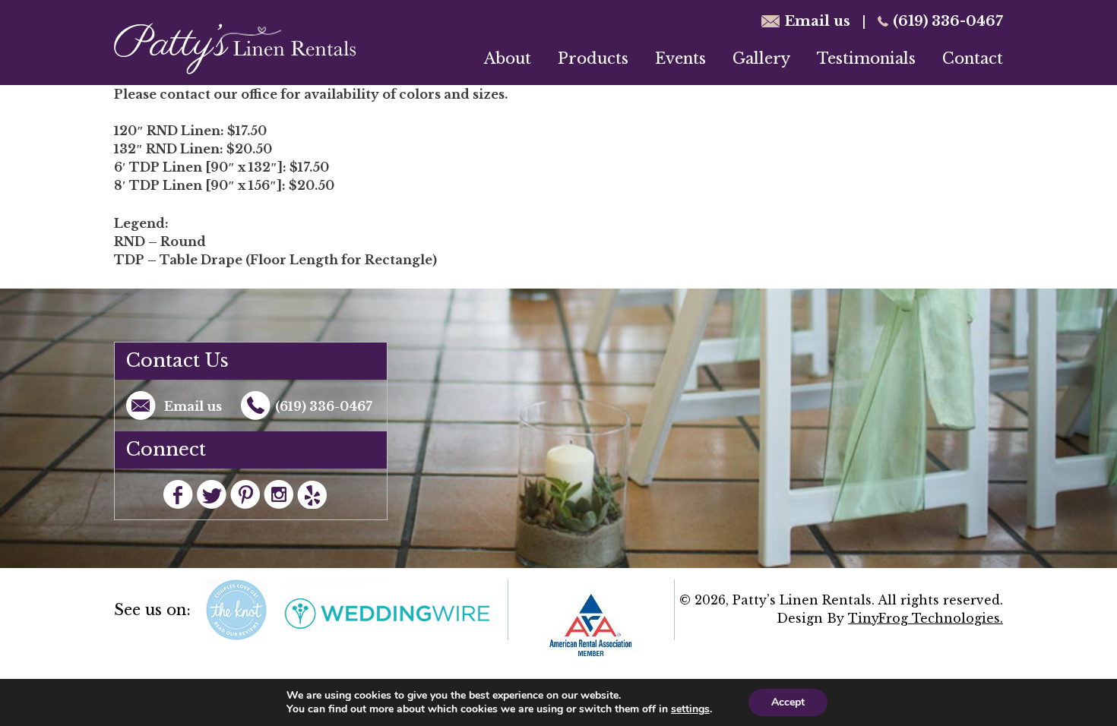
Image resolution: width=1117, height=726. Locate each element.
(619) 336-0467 (948, 21)
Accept (788, 702)
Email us (817, 21)
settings (690, 709)
